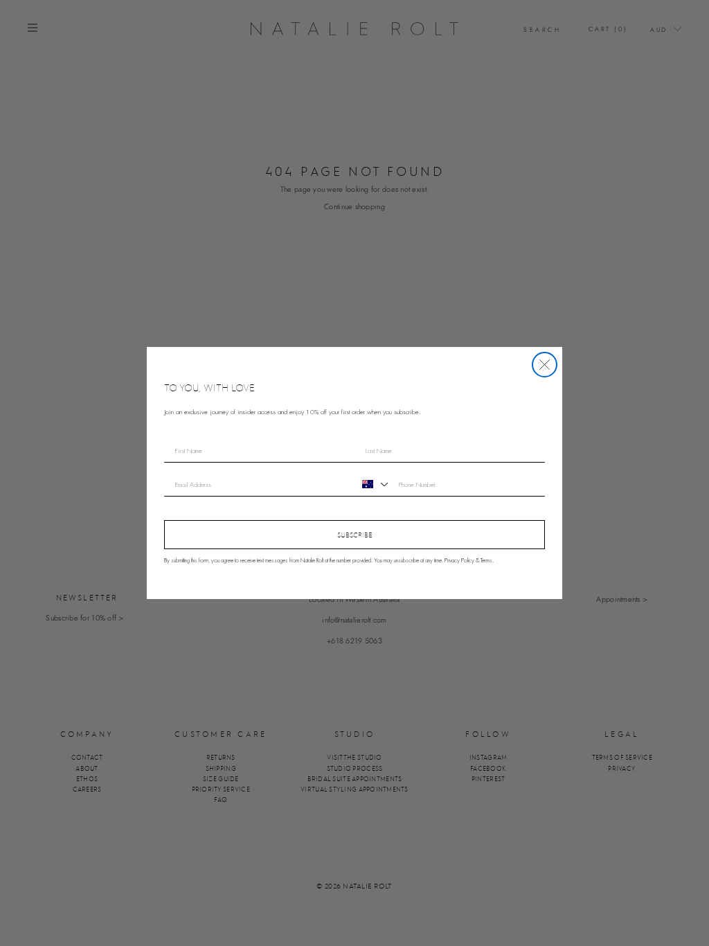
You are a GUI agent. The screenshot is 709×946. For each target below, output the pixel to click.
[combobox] (373, 484)
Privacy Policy (459, 560)
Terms (486, 560)
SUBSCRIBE (355, 534)
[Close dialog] (544, 364)
